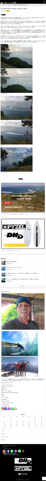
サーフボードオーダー (5, 436)
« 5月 (2, 429)
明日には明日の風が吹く (11, 261)
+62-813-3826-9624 (13, 454)
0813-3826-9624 (11, 453)
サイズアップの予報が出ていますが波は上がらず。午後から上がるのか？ (22, 279)
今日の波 (3, 439)
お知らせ (3, 433)
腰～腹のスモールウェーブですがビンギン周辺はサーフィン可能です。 (22, 273)
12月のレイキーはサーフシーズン (13, 267)
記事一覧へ (23, 286)
